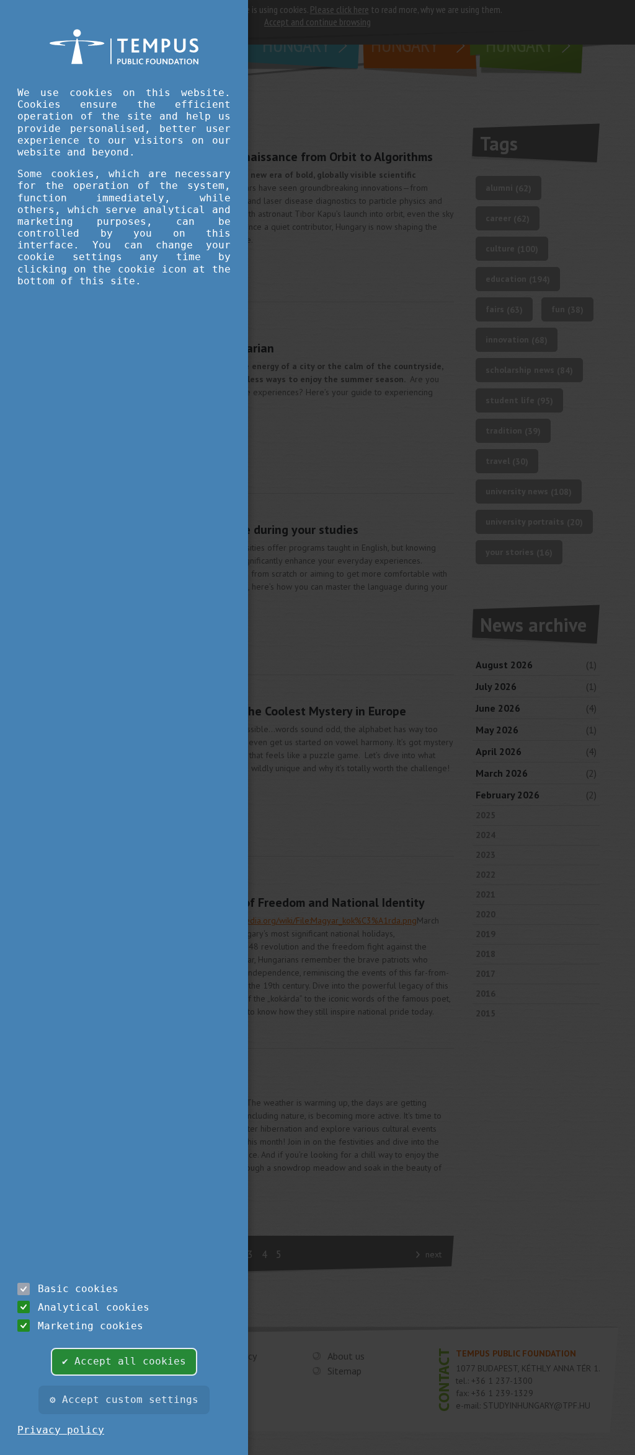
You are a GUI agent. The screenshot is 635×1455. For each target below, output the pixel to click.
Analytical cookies (93, 1307)
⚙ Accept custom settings (124, 1399)
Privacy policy (60, 1430)
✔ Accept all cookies (124, 1361)
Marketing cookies (90, 1326)
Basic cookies (78, 1289)
